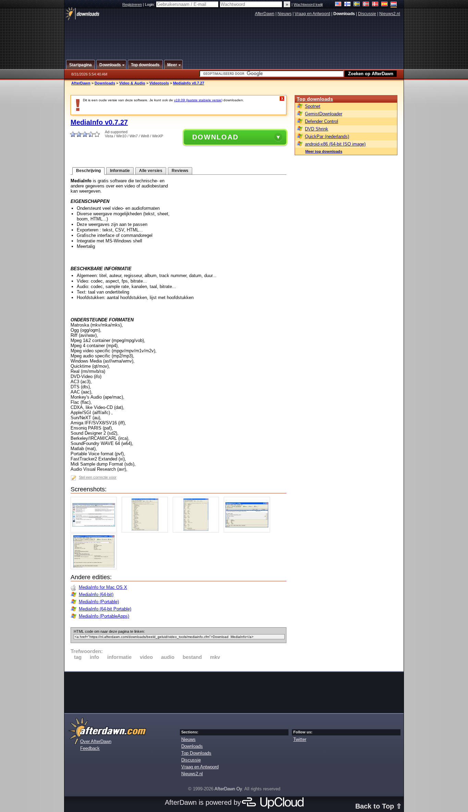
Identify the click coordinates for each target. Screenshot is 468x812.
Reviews (180, 170)
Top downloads (315, 99)
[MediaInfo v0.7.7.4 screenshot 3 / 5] (197, 531)
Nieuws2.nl (389, 13)
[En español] (384, 5)
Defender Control (321, 121)
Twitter (299, 739)
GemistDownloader (323, 113)
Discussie (367, 13)
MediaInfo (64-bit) (96, 594)
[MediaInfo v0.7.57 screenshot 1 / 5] (95, 531)
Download (215, 137)
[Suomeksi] (347, 5)
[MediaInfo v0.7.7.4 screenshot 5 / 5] (95, 567)
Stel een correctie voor (97, 477)
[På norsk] (366, 5)
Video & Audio (132, 83)
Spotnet (312, 106)
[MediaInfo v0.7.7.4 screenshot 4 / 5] (248, 531)
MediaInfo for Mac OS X (103, 587)
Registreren (132, 4)
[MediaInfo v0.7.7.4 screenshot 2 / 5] (146, 531)
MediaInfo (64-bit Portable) (105, 608)
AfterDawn (264, 13)
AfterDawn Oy (228, 788)
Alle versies (150, 170)
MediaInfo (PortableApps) (104, 616)
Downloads (105, 83)
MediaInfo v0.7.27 (188, 83)
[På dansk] (375, 5)
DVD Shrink (316, 128)
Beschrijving (88, 170)
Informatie (120, 170)
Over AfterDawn (95, 741)
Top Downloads (196, 753)
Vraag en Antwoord (312, 13)
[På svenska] (357, 5)
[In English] (338, 5)
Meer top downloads (323, 151)
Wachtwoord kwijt (308, 4)
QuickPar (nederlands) (327, 136)
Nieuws (285, 13)
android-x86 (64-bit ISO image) (335, 144)
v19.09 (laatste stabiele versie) (198, 100)
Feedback (90, 748)
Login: (150, 4)
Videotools (159, 83)
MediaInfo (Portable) (99, 601)
